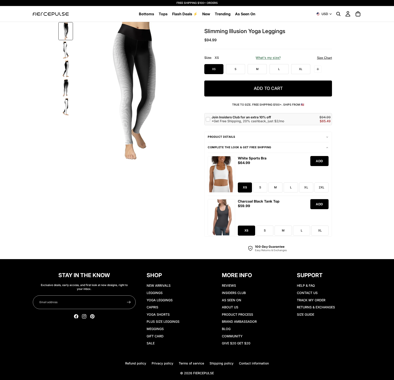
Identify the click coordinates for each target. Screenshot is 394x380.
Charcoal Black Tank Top (259, 201)
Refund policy (135, 363)
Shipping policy (221, 363)
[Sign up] (129, 302)
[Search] (338, 14)
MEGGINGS (155, 329)
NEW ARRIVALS (159, 285)
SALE (151, 343)
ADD (319, 161)
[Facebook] (76, 316)
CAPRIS (152, 307)
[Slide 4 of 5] (66, 87)
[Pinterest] (92, 316)
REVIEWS (229, 285)
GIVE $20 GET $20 (236, 343)
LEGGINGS (155, 293)
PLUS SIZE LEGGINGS (163, 321)
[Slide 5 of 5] (66, 106)
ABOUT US (230, 307)
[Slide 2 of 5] (66, 50)
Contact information (254, 363)
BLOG (226, 329)
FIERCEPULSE (203, 373)
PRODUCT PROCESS (237, 314)
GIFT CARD (155, 336)
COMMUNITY (232, 336)
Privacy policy (162, 363)
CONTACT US (307, 293)
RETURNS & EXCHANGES (316, 307)
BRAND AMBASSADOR (239, 321)
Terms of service (191, 363)
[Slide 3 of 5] (66, 69)
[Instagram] (84, 316)
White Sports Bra (252, 158)
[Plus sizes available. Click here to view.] (318, 69)
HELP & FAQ (306, 285)
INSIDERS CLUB (234, 293)
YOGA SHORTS (158, 314)
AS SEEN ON (231, 300)
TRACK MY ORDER (311, 300)
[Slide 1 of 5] (66, 31)
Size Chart (324, 58)
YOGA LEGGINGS (160, 300)
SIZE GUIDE (305, 314)
